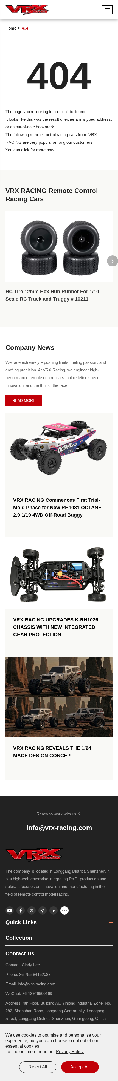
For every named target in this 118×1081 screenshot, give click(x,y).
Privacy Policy (70, 1051)
